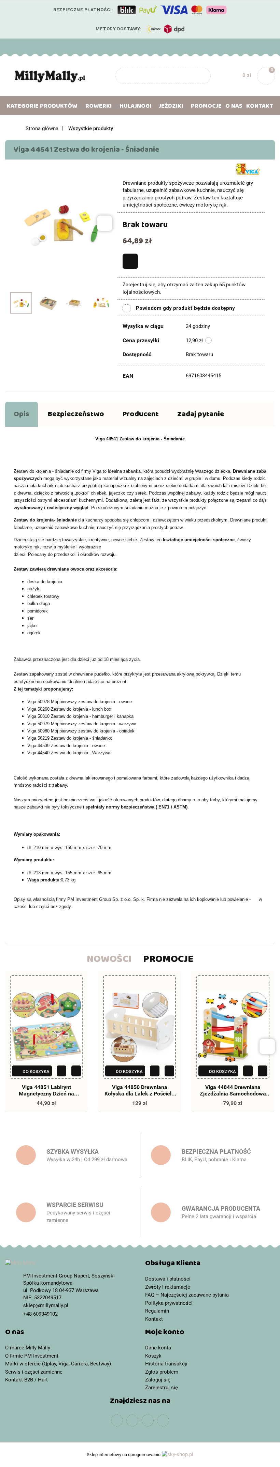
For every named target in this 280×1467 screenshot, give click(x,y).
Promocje (206, 107)
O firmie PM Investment (31, 1356)
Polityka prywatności (169, 1303)
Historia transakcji (166, 1364)
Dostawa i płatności (168, 1279)
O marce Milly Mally (27, 1348)
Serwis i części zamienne (33, 1372)
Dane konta (158, 1348)
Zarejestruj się (161, 1388)
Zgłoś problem (161, 1372)
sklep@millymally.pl (45, 1305)
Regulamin (157, 1311)
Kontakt (259, 107)
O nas (233, 107)
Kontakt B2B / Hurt (26, 1380)
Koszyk (153, 1356)
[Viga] (248, 168)
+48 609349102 (11, 46)
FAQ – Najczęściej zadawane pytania (187, 1295)
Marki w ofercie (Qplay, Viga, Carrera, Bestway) (58, 1364)
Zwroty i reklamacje (167, 1287)
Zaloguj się (157, 1380)
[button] (210, 1264)
